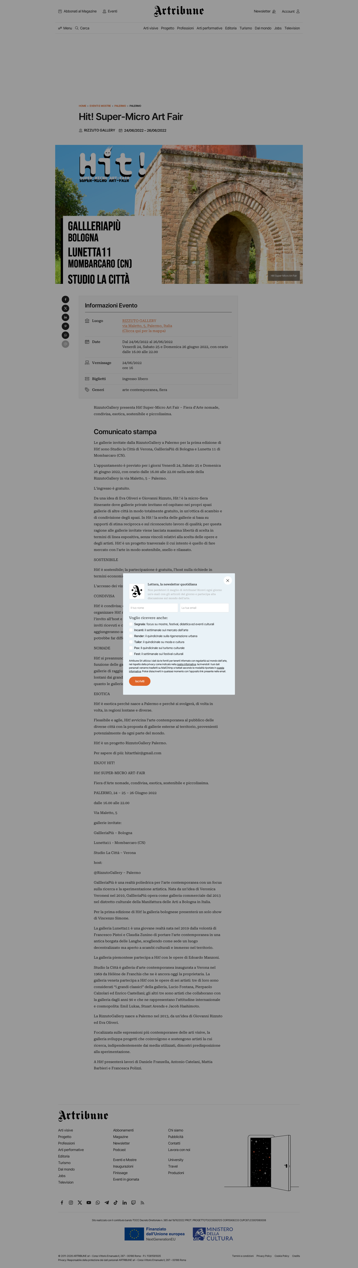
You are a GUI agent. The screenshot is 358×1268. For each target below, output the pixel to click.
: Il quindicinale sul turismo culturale (159, 648)
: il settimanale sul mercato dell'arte (161, 630)
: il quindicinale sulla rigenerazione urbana (165, 636)
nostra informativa (186, 664)
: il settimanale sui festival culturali (158, 654)
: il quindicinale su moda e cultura (159, 642)
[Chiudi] (228, 580)
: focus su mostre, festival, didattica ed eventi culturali (174, 624)
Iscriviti (139, 681)
